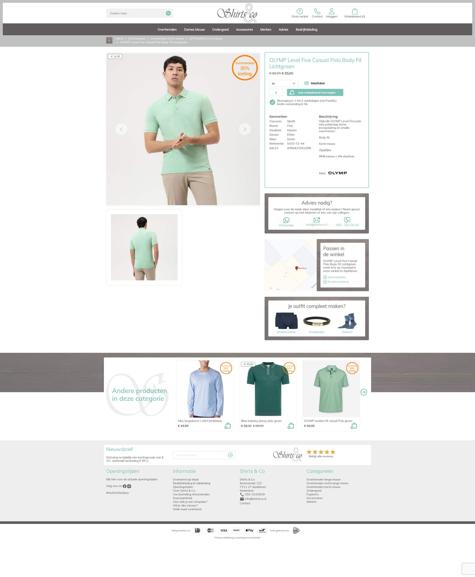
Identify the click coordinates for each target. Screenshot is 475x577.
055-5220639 (255, 494)
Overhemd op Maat (186, 479)
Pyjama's (313, 494)
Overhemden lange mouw (324, 479)
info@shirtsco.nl (316, 224)
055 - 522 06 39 (347, 225)
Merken (312, 502)
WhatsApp (286, 225)
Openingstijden (336, 277)
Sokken (347, 332)
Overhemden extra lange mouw (327, 483)
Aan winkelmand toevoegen (316, 92)
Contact (245, 503)
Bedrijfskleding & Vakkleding (191, 483)
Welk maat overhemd (187, 509)
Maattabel (318, 83)
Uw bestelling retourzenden (191, 494)
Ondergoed (314, 490)
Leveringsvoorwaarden (248, 537)
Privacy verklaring (224, 537)
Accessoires (315, 498)
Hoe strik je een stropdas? (190, 502)
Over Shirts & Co (184, 490)
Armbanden (317, 332)
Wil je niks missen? (185, 505)
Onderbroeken (286, 332)
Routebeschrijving (338, 281)
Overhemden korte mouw (323, 487)
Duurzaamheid (182, 498)
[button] (331, 13)
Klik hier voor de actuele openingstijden (132, 479)
